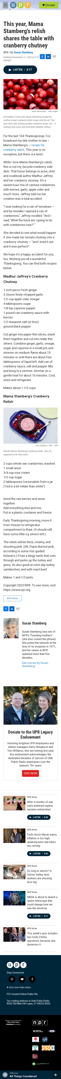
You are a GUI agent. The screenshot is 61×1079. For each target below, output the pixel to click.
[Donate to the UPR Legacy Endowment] (30, 705)
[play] (5, 1074)
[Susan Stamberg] (11, 628)
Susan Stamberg (23, 52)
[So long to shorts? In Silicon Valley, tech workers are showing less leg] (14, 872)
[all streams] (56, 1075)
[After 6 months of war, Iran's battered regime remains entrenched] (14, 803)
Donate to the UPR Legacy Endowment (30, 735)
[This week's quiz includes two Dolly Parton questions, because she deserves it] (14, 934)
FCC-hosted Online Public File (22, 994)
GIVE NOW (30, 773)
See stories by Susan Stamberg (35, 664)
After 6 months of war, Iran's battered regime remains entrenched (40, 805)
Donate (50, 5)
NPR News (12, 598)
